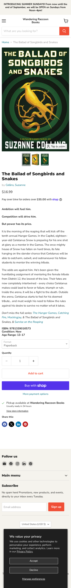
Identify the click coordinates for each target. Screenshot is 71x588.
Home (5, 42)
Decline (33, 570)
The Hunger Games (45, 313)
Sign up (56, 507)
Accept (34, 561)
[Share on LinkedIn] (18, 424)
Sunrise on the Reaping (29, 322)
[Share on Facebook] (4, 424)
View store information (17, 411)
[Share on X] (11, 424)
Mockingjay (14, 317)
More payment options (35, 394)
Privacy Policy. (25, 551)
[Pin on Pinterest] (25, 424)
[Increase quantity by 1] (33, 361)
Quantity (6, 353)
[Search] (64, 31)
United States (34, 524)
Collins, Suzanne (15, 185)
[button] (26, 159)
